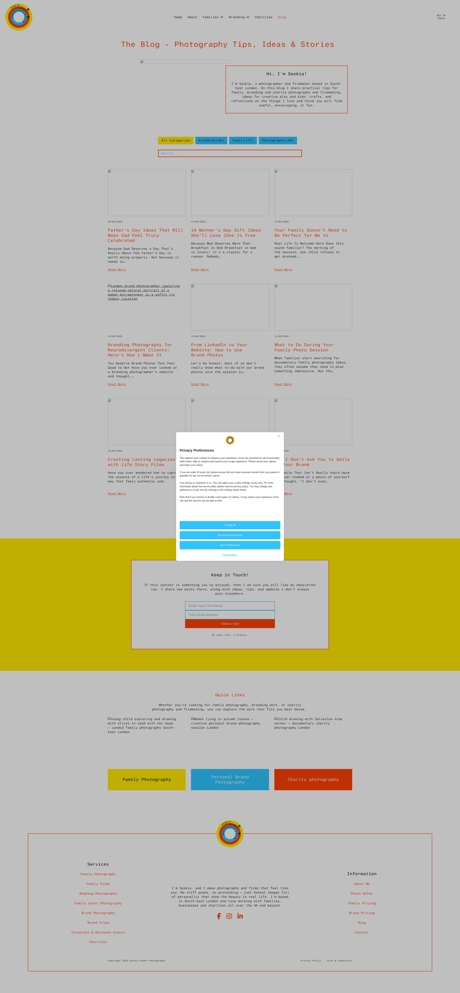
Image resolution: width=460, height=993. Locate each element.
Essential (191, 509)
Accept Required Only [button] (230, 535)
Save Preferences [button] (230, 545)
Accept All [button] (230, 525)
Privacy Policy (230, 555)
